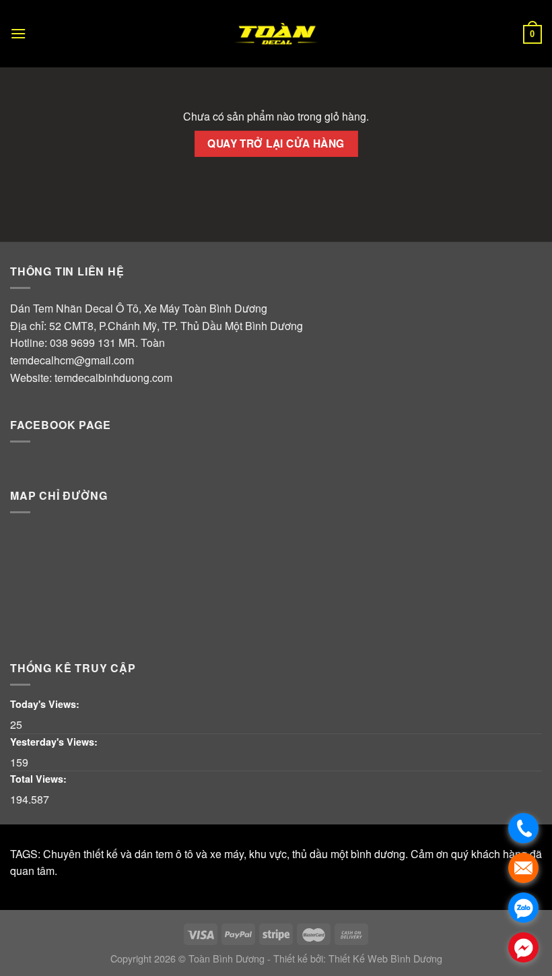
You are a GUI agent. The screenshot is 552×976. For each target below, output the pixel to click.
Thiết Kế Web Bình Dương (385, 958)
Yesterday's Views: (55, 741)
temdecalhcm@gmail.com (72, 360)
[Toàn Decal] (276, 33)
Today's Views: (46, 704)
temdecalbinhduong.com (113, 377)
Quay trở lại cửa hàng (276, 143)
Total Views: (39, 778)
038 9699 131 (83, 342)
